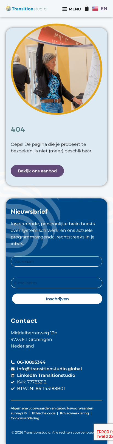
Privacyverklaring (74, 413)
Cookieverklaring (25, 418)
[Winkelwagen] (87, 8)
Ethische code (43, 413)
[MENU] (64, 9)
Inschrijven (57, 298)
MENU (75, 9)
